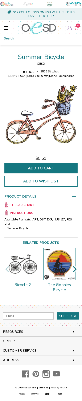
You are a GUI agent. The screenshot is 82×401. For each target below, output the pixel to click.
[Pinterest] (36, 374)
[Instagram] (46, 374)
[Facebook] (25, 374)
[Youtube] (56, 374)
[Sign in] (69, 28)
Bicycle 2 (22, 285)
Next (75, 269)
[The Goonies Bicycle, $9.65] (59, 264)
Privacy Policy (59, 387)
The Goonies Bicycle (59, 288)
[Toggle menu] (6, 28)
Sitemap (44, 387)
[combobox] (41, 38)
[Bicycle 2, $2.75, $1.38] (23, 264)
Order (9, 341)
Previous (7, 269)
